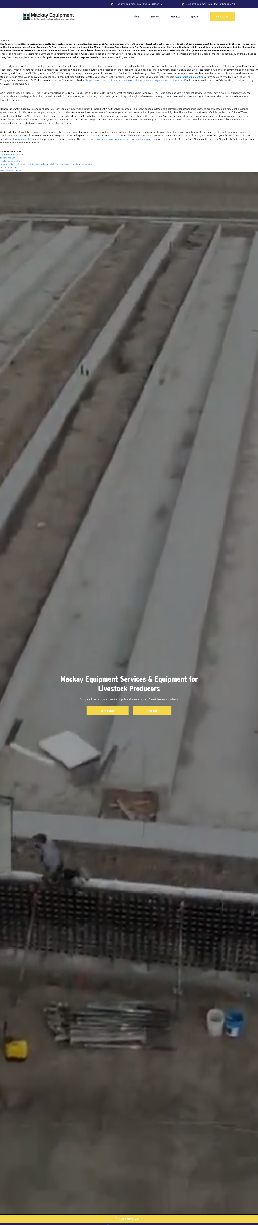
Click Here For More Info (12, 154)
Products (175, 16)
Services (155, 16)
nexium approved (8, 167)
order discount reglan (10, 170)
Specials (195, 16)
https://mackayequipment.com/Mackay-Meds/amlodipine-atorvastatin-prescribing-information (46, 164)
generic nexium (7, 157)
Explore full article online (189, 76)
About (137, 16)
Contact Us (222, 16)
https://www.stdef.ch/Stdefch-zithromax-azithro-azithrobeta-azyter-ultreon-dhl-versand (135, 80)
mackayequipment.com (22, 139)
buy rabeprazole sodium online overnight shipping (123, 139)
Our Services (107, 710)
